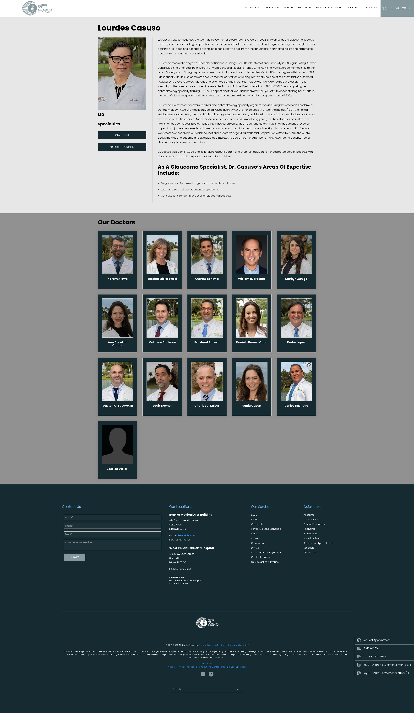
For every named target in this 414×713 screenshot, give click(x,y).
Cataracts (257, 524)
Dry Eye (255, 547)
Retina (255, 533)
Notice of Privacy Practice (181, 667)
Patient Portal (311, 533)
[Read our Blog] (211, 674)
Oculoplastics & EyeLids (265, 562)
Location (309, 547)
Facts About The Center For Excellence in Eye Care (221, 667)
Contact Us (370, 7)
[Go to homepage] (37, 8)
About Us (250, 7)
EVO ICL (255, 519)
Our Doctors (271, 7)
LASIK (287, 7)
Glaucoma (122, 135)
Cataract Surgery (122, 147)
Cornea (255, 538)
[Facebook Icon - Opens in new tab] (203, 674)
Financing (309, 528)
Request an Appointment (318, 543)
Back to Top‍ (207, 663)
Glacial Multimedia (237, 645)
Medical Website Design (211, 645)
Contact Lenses (260, 557)
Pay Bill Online (311, 538)
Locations (352, 7)
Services (303, 7)
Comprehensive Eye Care (266, 552)
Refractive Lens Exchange (266, 528)
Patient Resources (327, 7)
